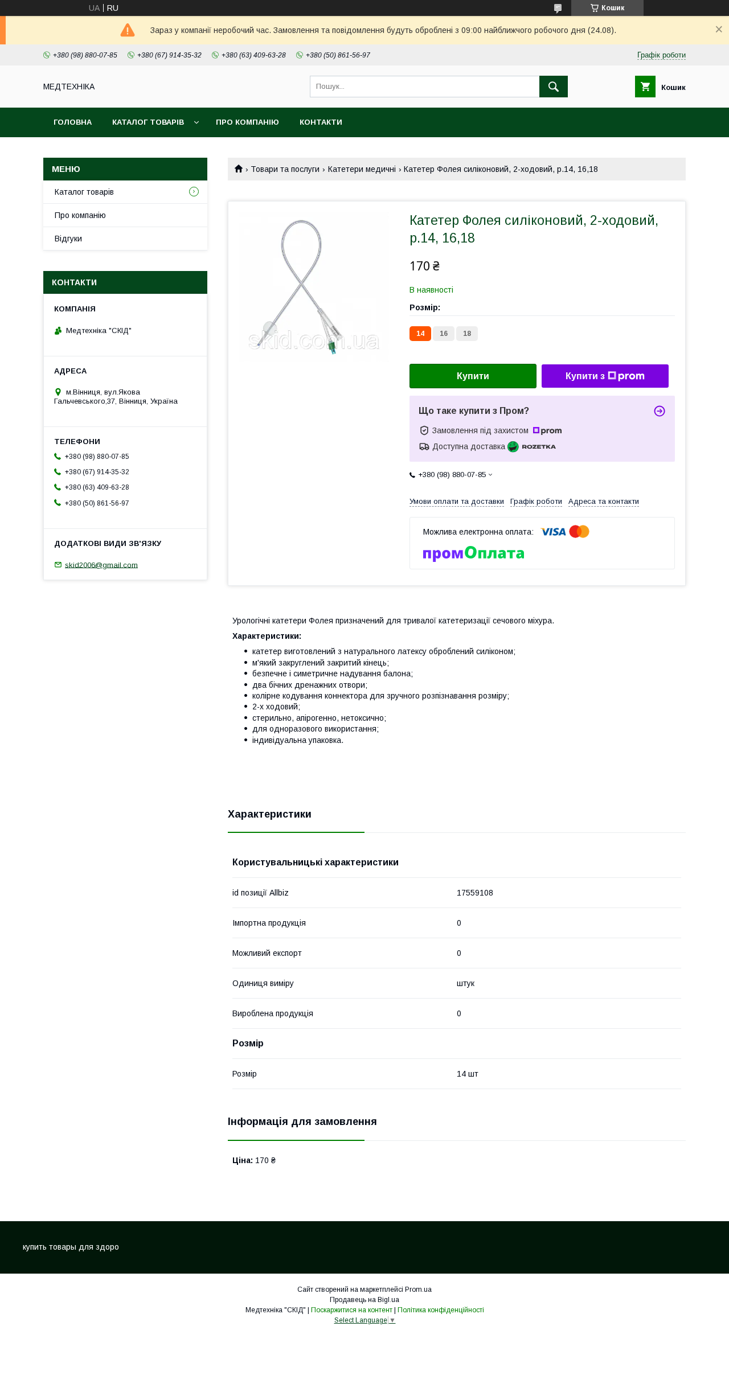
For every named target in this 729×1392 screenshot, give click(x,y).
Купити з (585, 376)
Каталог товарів (148, 122)
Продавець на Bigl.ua (364, 1300)
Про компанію (247, 122)
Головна (73, 122)
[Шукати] (553, 86)
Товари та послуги (285, 169)
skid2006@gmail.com (101, 564)
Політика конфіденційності (441, 1310)
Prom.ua (418, 1290)
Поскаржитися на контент (351, 1310)
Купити (473, 376)
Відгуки (68, 238)
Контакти (321, 122)
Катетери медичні (362, 169)
